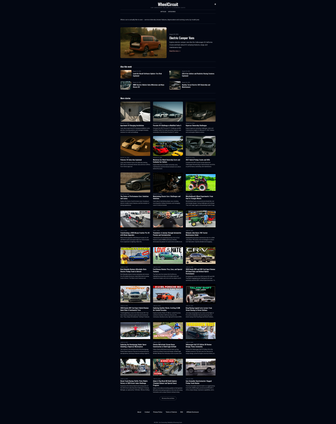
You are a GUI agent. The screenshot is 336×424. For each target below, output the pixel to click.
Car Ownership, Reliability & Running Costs (170, 422)
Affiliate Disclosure (192, 412)
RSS (181, 412)
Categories (172, 11)
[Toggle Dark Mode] (215, 4)
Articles (163, 11)
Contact (147, 412)
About (139, 412)
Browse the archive (168, 398)
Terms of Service (171, 412)
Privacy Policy (157, 412)
